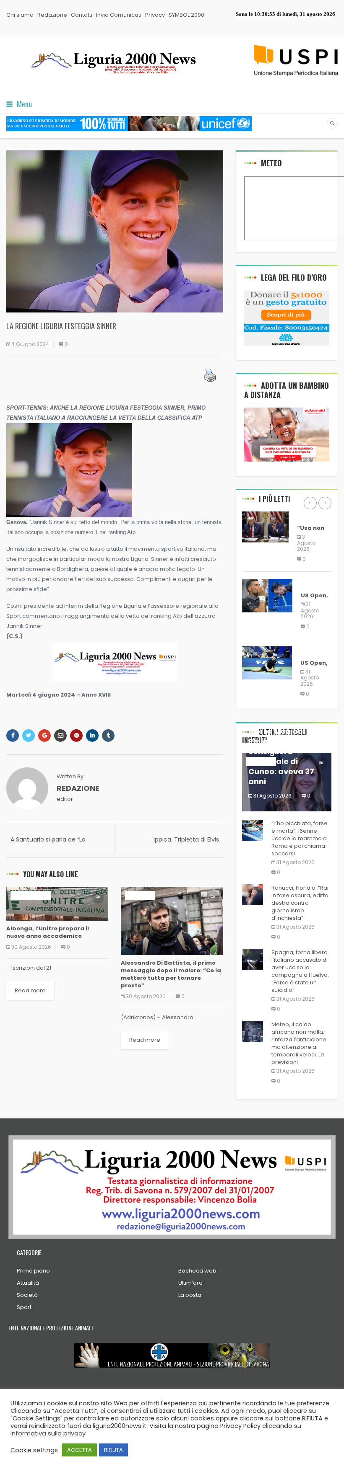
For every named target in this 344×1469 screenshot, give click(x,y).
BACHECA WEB (31, 895)
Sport (24, 1307)
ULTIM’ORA (140, 895)
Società (27, 1295)
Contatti (81, 15)
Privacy (155, 15)
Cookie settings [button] (34, 1450)
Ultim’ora (190, 1283)
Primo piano (33, 1271)
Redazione (52, 15)
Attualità (28, 1283)
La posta (189, 1295)
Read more (30, 990)
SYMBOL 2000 (186, 15)
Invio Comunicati (118, 15)
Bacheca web (197, 1271)
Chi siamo (20, 15)
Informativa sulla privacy (48, 1433)
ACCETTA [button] (79, 1450)
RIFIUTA (113, 1450)
